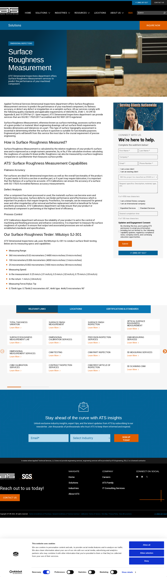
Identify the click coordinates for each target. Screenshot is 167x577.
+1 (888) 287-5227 (141, 2)
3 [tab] (42, 387)
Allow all (146, 545)
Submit (125, 244)
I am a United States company (133, 201)
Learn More (15, 328)
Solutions (14, 25)
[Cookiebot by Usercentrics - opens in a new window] (16, 572)
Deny (146, 561)
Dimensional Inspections (21, 43)
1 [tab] (14, 387)
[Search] (164, 13)
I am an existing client (129, 172)
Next (163, 351)
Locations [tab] (76, 309)
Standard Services (147, 208)
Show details (127, 572)
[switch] (70, 572)
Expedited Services (128, 208)
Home (72, 477)
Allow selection (146, 553)
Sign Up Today (126, 438)
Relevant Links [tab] (37, 309)
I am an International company (133, 204)
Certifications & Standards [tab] (122, 309)
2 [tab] (28, 387)
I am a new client (127, 169)
